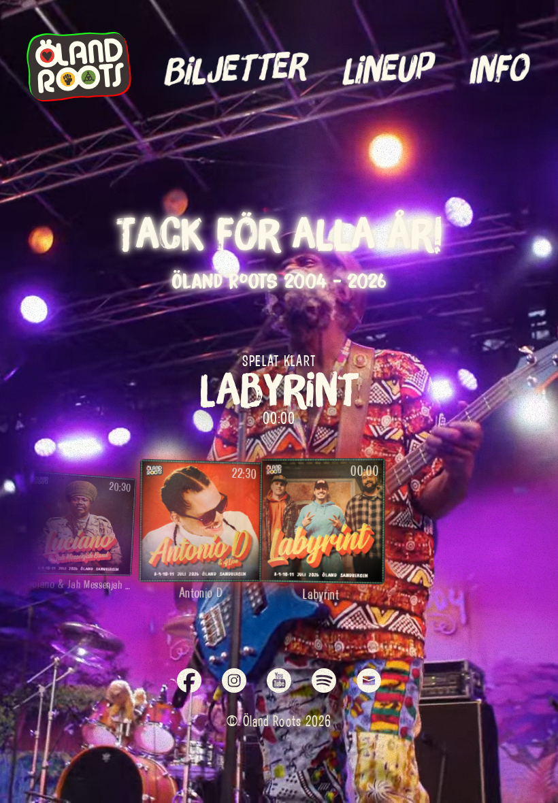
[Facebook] (189, 681)
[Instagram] (234, 681)
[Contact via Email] (369, 681)
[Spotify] (324, 681)
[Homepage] (79, 95)
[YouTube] (279, 681)
